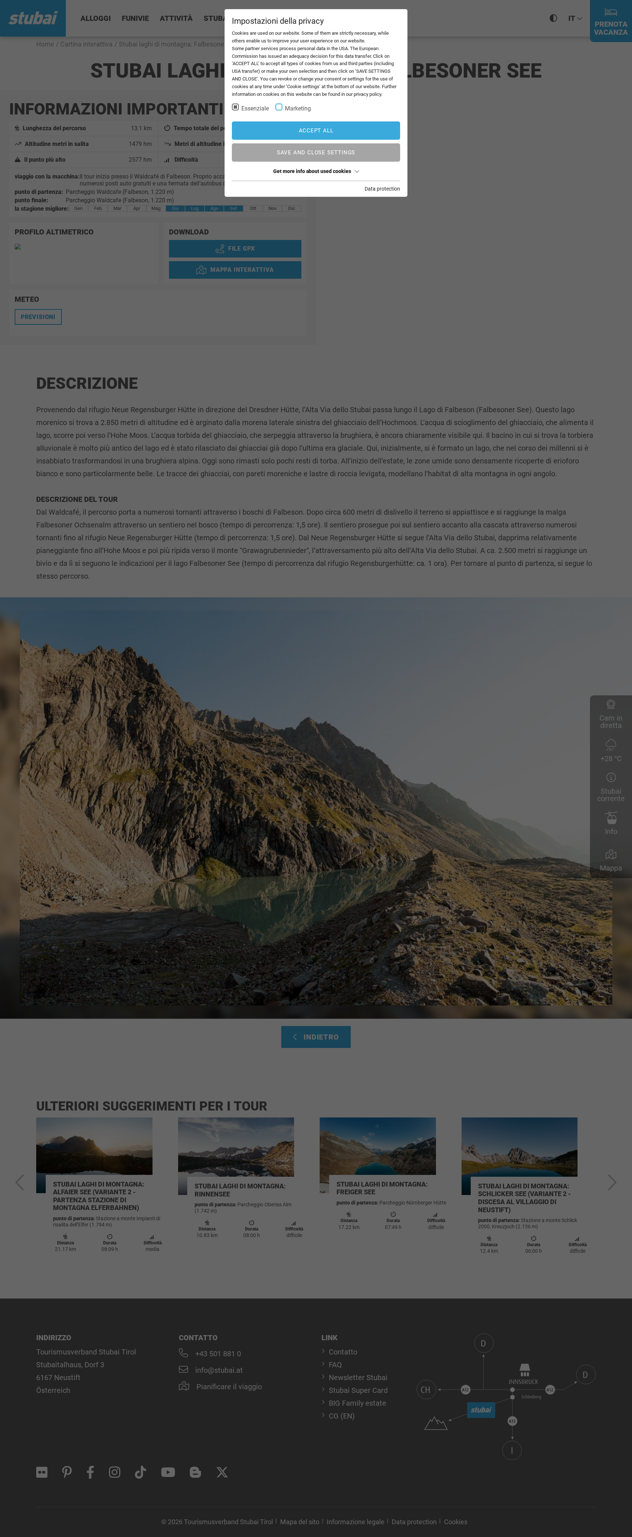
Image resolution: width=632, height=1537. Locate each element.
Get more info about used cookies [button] (312, 171)
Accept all (316, 130)
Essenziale (255, 108)
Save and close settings (316, 152)
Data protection (382, 189)
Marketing (298, 108)
